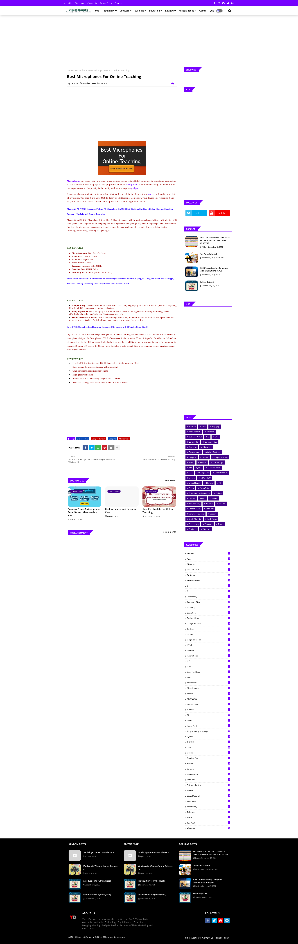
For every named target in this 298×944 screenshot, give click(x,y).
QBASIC (192, 498)
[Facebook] (85, 447)
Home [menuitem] (96, 10)
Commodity (194, 442)
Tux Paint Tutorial (208, 254)
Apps (203, 426)
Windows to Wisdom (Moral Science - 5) (100, 868)
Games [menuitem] (202, 10)
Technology (194, 524)
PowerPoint (204, 488)
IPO (190, 467)
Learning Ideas (214, 467)
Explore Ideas (83, 438)
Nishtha (209, 483)
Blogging (215, 426)
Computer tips (211, 442)
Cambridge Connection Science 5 (98, 852)
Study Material (195, 519)
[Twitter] (92, 447)
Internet (203, 462)
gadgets (151, 194)
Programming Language (199, 493)
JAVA (200, 467)
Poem (191, 488)
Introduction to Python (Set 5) (97, 880)
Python (218, 493)
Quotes (214, 498)
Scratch (222, 503)
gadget (134, 188)
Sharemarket (194, 508)
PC (220, 483)
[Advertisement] (149, 40)
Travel (220, 524)
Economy (193, 447)
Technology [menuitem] (108, 10)
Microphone (81, 70)
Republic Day (194, 503)
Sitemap (118, 3)
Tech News (212, 519)
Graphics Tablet (221, 457)
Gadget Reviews (99, 438)
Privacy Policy (106, 3)
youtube (221, 213)
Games (205, 457)
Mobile (192, 478)
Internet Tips (217, 462)
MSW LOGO (206, 478)
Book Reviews (195, 431)
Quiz (203, 498)
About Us (68, 3)
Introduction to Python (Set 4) (97, 894)
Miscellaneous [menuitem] (186, 10)
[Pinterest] (104, 447)
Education (207, 447)
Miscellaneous (221, 472)
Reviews (209, 503)
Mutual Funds (194, 483)
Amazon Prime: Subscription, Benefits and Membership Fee (84, 512)
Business (210, 431)
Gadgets (112, 438)
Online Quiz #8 (207, 282)
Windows (206, 529)
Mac (190, 472)
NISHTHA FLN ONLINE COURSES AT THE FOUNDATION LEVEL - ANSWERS (215, 240)
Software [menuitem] (124, 10)
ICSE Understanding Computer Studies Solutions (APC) (214, 269)
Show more (170, 480)
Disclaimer (80, 3)
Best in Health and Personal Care (120, 510)
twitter (198, 213)
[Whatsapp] (98, 447)
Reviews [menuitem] (169, 10)
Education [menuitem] (154, 10)
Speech (213, 513)
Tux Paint (193, 529)
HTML (191, 462)
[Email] (111, 447)
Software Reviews (196, 513)
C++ (216, 436)
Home (70, 70)
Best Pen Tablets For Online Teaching (158, 510)
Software (210, 508)
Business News (195, 436)
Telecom (208, 524)
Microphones (73, 181)
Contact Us (92, 3)
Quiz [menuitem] (212, 10)
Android (192, 426)
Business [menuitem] (139, 10)
